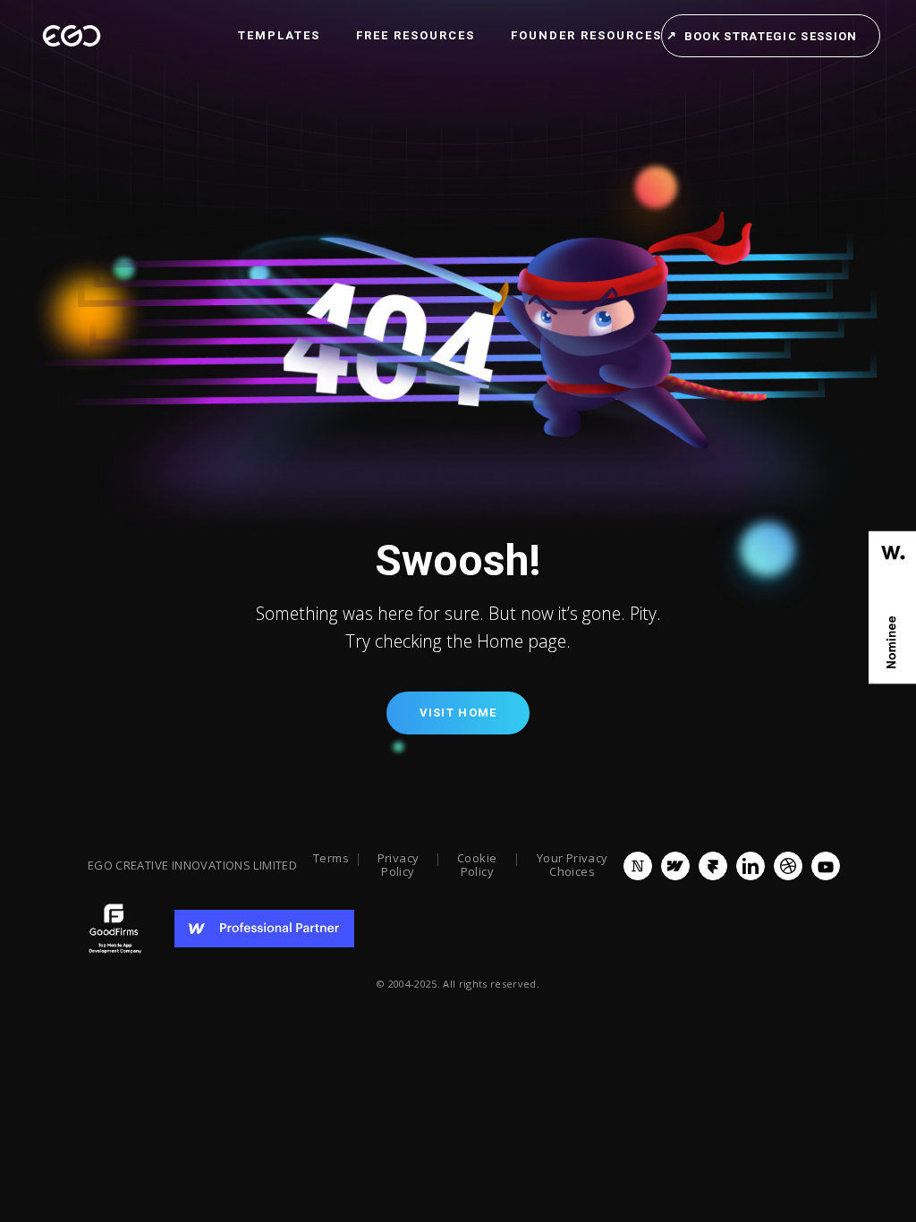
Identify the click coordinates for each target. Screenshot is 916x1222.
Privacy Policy (398, 866)
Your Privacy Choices (572, 866)
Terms (331, 859)
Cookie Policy (476, 866)
